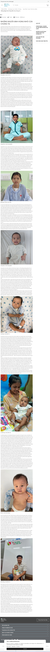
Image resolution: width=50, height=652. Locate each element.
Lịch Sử (38, 23)
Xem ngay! (11, 1)
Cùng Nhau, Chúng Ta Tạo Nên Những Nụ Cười (42, 27)
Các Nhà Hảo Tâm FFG (42, 41)
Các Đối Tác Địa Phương (40, 37)
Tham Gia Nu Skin (43, 620)
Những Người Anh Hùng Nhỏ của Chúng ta (41, 33)
